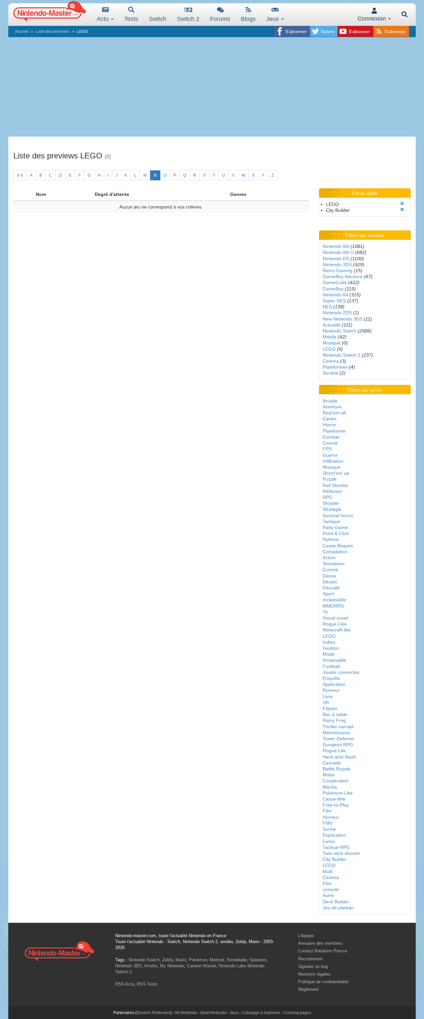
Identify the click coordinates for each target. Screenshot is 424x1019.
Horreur (331, 817)
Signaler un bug (313, 966)
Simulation (333, 563)
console (331, 889)
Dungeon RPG (338, 744)
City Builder (334, 859)
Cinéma (331, 361)
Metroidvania (336, 732)
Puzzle (330, 479)
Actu (103, 19)
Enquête (331, 678)
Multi (328, 871)
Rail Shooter (335, 485)
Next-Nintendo (213, 1012)
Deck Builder (336, 901)
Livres (329, 841)
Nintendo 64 (335, 294)
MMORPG (333, 606)
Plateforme (334, 431)
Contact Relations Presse (322, 950)
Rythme (331, 539)
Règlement (308, 989)
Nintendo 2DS (337, 312)
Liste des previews (52, 31)
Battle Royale (336, 768)
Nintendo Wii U (338, 252)
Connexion (372, 18)
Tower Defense (338, 738)
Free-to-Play (336, 805)
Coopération (335, 780)
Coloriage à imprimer (261, 1012)
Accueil (21, 31)
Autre (328, 895)
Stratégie (332, 509)
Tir (325, 612)
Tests (131, 19)
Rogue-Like (335, 624)
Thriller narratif (338, 726)
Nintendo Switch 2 (341, 355)
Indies (329, 642)
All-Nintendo (186, 1012)
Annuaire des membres (320, 943)
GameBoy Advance (343, 276)
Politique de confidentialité (323, 981)
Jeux (273, 19)
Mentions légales (314, 974)
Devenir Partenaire (153, 1012)
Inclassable (334, 599)
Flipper (330, 708)
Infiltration (333, 461)
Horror (329, 424)
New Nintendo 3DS (342, 319)
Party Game (335, 527)
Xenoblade (237, 959)
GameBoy (333, 288)
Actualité (332, 325)
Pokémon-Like (338, 793)
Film (327, 810)
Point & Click (336, 533)
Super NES (334, 300)
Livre (328, 696)
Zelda (167, 959)
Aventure (332, 406)
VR (326, 702)
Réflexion (332, 491)
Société (330, 373)
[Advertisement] (212, 86)
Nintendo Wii (336, 246)
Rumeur (331, 690)
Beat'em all (334, 412)
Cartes (330, 418)
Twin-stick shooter (341, 853)
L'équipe (306, 935)
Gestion (331, 648)
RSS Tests (147, 984)
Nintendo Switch (339, 330)
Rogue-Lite (334, 750)
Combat (331, 437)
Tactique (331, 521)
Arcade (330, 400)
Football (331, 666)
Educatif (331, 587)
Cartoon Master (201, 965)
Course (330, 443)
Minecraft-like (337, 629)
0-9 (20, 175)
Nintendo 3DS (337, 264)
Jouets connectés (341, 672)
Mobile (330, 336)
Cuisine (330, 569)
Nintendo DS (336, 258)
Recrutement (310, 958)
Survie (329, 829)
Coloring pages (297, 1012)
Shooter (331, 503)
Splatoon (257, 959)
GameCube (335, 282)
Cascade (332, 762)
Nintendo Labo (232, 965)
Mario (181, 959)
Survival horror (338, 515)
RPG (328, 497)
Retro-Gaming (337, 270)
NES (327, 306)
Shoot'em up (336, 473)
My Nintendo (172, 965)
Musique (332, 342)
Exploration (334, 835)
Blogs (248, 19)
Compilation (335, 551)
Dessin (330, 581)
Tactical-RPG (336, 847)
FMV (328, 823)
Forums (220, 19)
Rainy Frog (334, 720)
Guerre (330, 455)
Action (329, 557)
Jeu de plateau (338, 907)
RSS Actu (124, 984)
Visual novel (335, 618)
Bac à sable (335, 714)
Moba (329, 774)
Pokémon (198, 959)
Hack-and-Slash (339, 756)
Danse (329, 575)
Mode (329, 654)
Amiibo (150, 965)
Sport (328, 593)
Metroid (217, 959)
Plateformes (335, 367)
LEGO (329, 349)
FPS (327, 448)
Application (334, 684)
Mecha (330, 787)
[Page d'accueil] (59, 950)
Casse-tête (334, 799)
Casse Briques (338, 545)
